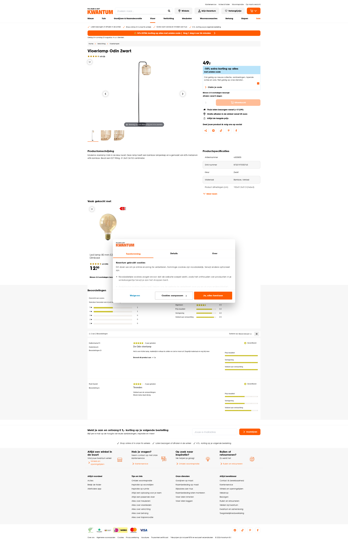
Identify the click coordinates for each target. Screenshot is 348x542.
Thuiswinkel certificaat (159, 537)
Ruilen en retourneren (233, 464)
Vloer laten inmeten (185, 497)
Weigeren (135, 295)
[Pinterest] (228, 130)
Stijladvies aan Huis (184, 489)
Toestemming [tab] (133, 254)
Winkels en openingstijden (97, 462)
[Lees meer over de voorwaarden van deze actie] (258, 83)
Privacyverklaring (132, 537)
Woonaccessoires (208, 18)
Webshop (224, 493)
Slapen (244, 18)
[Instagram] (213, 130)
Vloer (152, 18)
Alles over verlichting (141, 509)
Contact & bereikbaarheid (232, 480)
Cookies (120, 537)
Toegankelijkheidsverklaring (232, 513)
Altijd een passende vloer (143, 497)
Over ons (91, 537)
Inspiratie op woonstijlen (142, 484)
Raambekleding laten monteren (190, 493)
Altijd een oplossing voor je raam (146, 493)
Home (91, 44)
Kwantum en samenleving (231, 509)
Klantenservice (141, 464)
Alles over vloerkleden (141, 505)
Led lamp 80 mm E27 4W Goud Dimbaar (108, 256)
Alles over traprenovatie (142, 517)
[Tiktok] (221, 130)
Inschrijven (251, 431)
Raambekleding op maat (187, 484)
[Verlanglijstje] (90, 62)
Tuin (104, 18)
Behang (229, 18)
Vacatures (145, 537)
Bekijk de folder (94, 484)
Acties (90, 480)
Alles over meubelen (141, 501)
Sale (258, 18)
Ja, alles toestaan (213, 295)
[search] (143, 11)
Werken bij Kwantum (229, 505)
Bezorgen (224, 497)
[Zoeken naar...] (169, 10)
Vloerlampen (114, 44)
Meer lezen (211, 194)
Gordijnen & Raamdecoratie (128, 18)
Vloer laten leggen (184, 501)
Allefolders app (94, 489)
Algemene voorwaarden (106, 537)
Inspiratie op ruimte (140, 489)
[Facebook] (236, 130)
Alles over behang (140, 513)
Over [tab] (214, 253)
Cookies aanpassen (172, 295)
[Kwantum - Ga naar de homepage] (100, 11)
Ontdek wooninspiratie (189, 464)
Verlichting (168, 18)
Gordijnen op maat (184, 480)
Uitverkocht (240, 102)
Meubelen (187, 18)
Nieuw (91, 18)
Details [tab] (174, 253)
